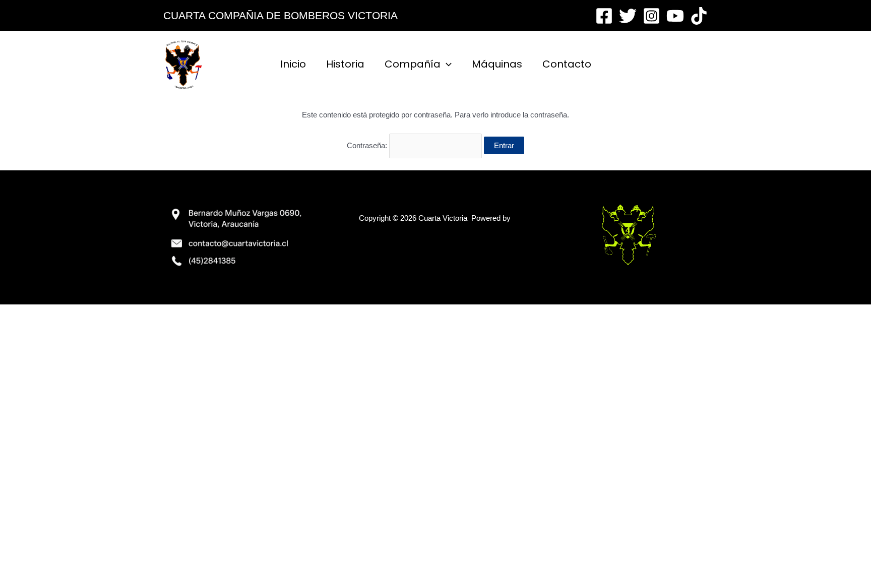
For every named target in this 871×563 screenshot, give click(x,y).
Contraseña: (368, 145)
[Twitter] (628, 16)
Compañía (413, 64)
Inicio (293, 64)
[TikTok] (699, 16)
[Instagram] (651, 16)
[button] (446, 64)
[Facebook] (604, 16)
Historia (345, 64)
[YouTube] (675, 16)
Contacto (566, 64)
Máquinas (497, 64)
